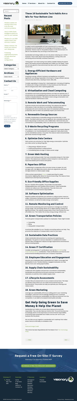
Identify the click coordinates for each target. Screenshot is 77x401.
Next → (67, 340)
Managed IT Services (30, 381)
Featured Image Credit (32, 326)
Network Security (29, 391)
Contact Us (51, 3)
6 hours (44, 174)
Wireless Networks (30, 388)
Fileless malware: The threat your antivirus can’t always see (10, 47)
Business (40, 20)
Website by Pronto (69, 399)
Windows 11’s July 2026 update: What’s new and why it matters (10, 40)
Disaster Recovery (30, 384)
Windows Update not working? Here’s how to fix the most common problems (10, 25)
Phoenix (42, 380)
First (5, 90)
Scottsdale (43, 382)
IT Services (32, 3)
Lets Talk (7, 126)
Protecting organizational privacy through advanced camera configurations (11, 56)
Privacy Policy (61, 399)
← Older (28, 340)
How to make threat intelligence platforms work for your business (11, 33)
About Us (41, 3)
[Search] (16, 11)
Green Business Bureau (32, 252)
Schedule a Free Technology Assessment (38, 366)
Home (24, 3)
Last (12, 90)
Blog (16, 383)
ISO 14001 (59, 250)
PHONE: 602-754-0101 (65, 3)
